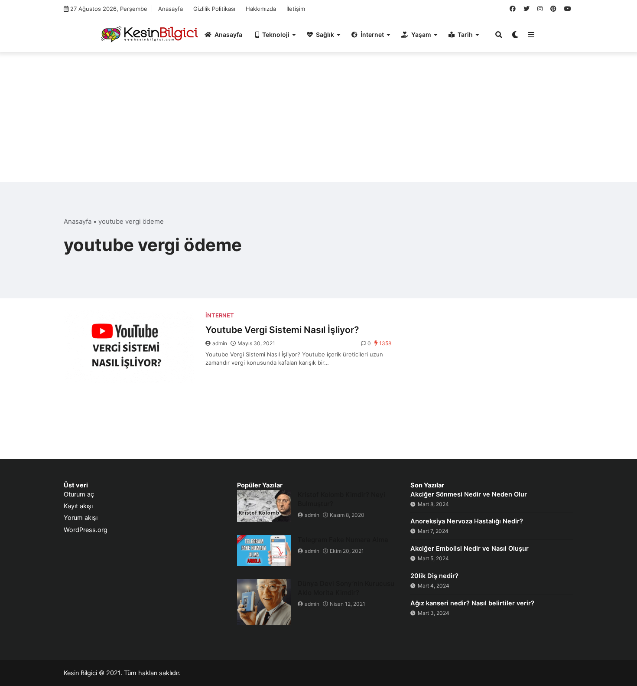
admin (219, 343)
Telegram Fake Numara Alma (343, 540)
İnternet (372, 34)
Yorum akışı (81, 518)
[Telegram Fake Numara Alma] (264, 550)
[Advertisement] (318, 121)
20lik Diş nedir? (434, 576)
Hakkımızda (261, 8)
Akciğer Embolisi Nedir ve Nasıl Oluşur (469, 548)
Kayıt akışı (78, 506)
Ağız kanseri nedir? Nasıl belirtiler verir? (472, 603)
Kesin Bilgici (80, 673)
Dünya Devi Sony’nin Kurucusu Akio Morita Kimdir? (346, 588)
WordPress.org (85, 530)
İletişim (295, 8)
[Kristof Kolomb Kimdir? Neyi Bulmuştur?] (264, 506)
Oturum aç (79, 494)
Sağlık (325, 34)
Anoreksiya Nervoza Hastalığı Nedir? (466, 521)
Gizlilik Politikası (214, 8)
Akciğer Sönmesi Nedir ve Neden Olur (468, 494)
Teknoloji (275, 34)
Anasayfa (170, 8)
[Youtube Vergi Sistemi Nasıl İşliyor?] (129, 346)
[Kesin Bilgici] (148, 34)
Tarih (465, 34)
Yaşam (421, 34)
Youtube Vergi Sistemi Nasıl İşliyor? (282, 329)
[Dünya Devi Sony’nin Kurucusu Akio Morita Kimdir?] (264, 602)
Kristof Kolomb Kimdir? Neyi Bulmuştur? (341, 499)
